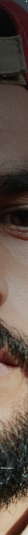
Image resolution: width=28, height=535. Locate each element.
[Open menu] (26, 1)
